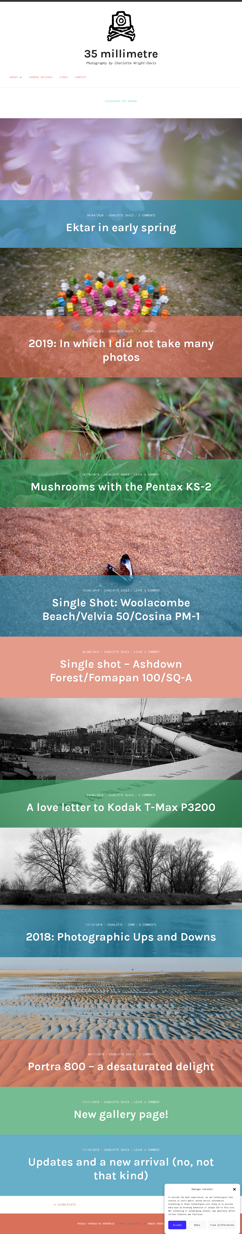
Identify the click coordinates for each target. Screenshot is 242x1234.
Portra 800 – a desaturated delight (121, 1066)
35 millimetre (121, 53)
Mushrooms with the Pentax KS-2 (121, 486)
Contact (81, 77)
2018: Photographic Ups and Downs (121, 936)
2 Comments (147, 215)
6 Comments (147, 924)
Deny (197, 1225)
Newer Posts (175, 1204)
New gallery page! (121, 1114)
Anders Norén (155, 1223)
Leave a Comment (147, 474)
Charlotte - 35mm (121, 924)
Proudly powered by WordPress (95, 1223)
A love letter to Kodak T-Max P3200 (121, 807)
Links (64, 77)
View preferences (222, 1225)
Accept (177, 1225)
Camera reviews (41, 77)
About (14, 77)
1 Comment (147, 1054)
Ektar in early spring (121, 227)
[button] (234, 1189)
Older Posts (66, 1204)
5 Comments (147, 331)
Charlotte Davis (121, 215)
